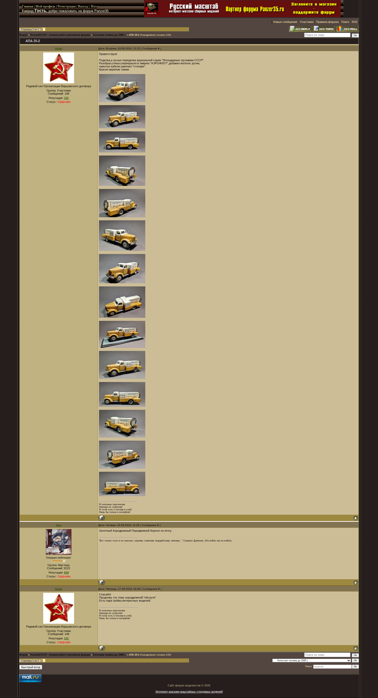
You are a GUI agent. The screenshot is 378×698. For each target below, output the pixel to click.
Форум (23, 35)
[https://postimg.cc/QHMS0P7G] (122, 249)
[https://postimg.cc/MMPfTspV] (122, 436)
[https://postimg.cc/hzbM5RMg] (122, 127)
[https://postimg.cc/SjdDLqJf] (122, 151)
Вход (95, 6)
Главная (27, 6)
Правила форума (327, 21)
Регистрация (67, 6)
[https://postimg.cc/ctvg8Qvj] (122, 467)
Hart (58, 525)
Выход (83, 6)
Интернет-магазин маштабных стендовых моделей (189, 691)
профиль (48, 6)
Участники (306, 21)
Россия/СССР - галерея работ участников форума (60, 35)
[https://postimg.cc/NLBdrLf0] (122, 216)
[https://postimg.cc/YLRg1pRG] (122, 101)
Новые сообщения (285, 21)
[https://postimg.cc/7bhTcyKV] (122, 377)
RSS (354, 21)
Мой (38, 6)
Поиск (345, 21)
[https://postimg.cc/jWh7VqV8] (122, 346)
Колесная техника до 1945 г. (109, 35)
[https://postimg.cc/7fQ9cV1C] (122, 184)
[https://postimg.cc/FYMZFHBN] (122, 316)
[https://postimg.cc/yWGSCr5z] (122, 495)
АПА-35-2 (134, 35)
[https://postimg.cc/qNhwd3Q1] (122, 282)
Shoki (58, 48)
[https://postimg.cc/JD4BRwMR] (122, 405)
